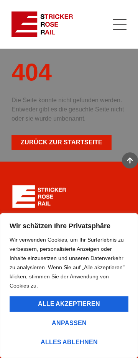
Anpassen (69, 323)
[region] (69, 285)
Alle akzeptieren (69, 304)
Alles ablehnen (69, 342)
